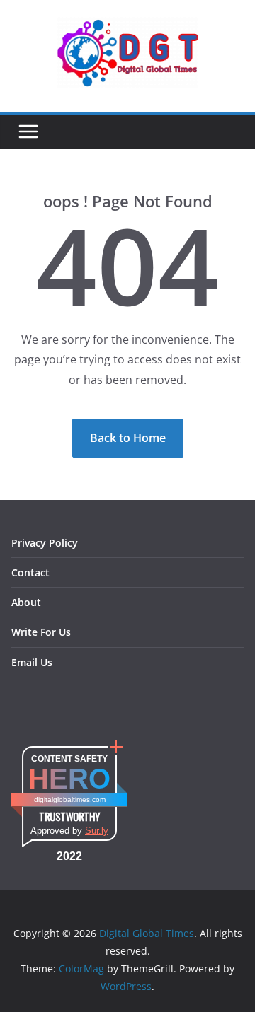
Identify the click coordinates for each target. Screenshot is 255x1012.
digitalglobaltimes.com (70, 799)
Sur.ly (96, 830)
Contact (30, 572)
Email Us (31, 662)
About (26, 602)
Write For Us (41, 632)
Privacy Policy (44, 542)
